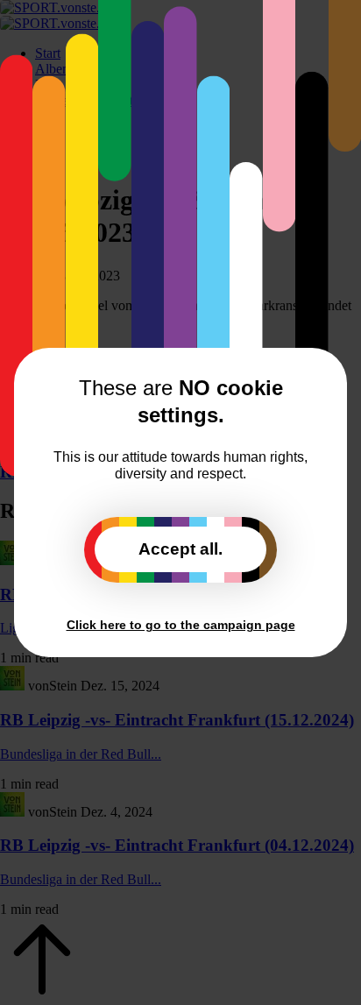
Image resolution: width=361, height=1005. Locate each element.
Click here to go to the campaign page (181, 625)
